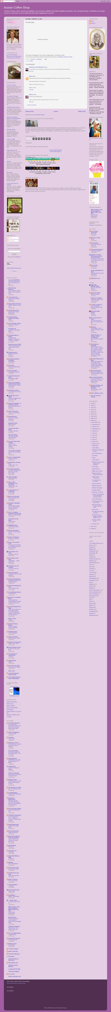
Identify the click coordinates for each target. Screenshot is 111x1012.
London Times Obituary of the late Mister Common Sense (98, 495)
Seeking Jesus (12, 943)
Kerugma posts (12, 352)
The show (10, 656)
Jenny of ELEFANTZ (14, 280)
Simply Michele (12, 758)
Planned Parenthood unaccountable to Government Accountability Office (14, 920)
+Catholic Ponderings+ (14, 815)
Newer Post (29, 111)
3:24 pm (31, 89)
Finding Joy (11, 858)
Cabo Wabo (11, 852)
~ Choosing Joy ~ (13, 297)
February (94, 443)
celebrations (92, 580)
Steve (92, 21)
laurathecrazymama (13, 469)
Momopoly (11, 956)
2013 (92, 409)
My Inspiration (11, 945)
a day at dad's (11, 738)
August (94, 431)
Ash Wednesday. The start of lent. (97, 502)
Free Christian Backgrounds (11, 913)
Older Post (82, 111)
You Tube (91, 572)
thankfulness (92, 615)
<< (11, 271)
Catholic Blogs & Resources (14, 268)
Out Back (11, 737)
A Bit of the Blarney (13, 732)
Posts (10, 237)
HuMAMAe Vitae (12, 525)
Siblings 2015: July (12, 486)
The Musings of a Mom (14, 787)
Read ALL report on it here (65, 57)
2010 (92, 416)
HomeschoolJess (13, 636)
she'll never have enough (14, 667)
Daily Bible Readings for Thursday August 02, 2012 (97, 372)
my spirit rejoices (13, 572)
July (93, 433)
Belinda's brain (12, 779)
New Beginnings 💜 (13, 378)
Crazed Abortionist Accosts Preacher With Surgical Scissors (14, 782)
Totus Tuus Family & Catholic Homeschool (14, 383)
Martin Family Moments (12, 288)
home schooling (93, 593)
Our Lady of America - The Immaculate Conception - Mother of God (97, 380)
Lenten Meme (95, 447)
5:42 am (31, 71)
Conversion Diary (13, 750)
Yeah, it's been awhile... (14, 526)
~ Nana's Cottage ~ (13, 948)
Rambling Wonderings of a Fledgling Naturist (14, 581)
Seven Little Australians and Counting (12, 483)
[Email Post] (45, 59)
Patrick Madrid (93, 562)
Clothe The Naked (12, 633)
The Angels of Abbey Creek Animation (13, 437)
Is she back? (94, 266)
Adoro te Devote (12, 879)
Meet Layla (93, 233)
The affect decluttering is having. (98, 512)
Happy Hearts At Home (14, 303)
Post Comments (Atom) (39, 114)
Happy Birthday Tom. (12, 150)
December (95, 422)
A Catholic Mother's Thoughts (13, 359)
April (93, 439)
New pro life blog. (96, 483)
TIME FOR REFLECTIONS (95, 285)
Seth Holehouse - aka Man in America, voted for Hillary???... (14, 745)
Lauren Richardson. (97, 453)
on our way (11, 974)
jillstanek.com (12, 917)
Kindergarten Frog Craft (13, 372)
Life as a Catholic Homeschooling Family (14, 513)
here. (63, 55)
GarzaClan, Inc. (12, 850)
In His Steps (11, 492)
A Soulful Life (12, 328)
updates (10, 661)
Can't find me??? (12, 593)
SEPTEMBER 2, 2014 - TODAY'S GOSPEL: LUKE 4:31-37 (97, 330)
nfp (90, 599)
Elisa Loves (11, 671)
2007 (92, 526)
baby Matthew (92, 578)
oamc (90, 601)
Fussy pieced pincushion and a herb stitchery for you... (14, 283)
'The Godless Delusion (95, 543)
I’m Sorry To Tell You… (13, 568)
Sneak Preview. (96, 469)
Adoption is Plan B (12, 458)
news (90, 597)
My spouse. (10, 172)
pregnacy (91, 609)
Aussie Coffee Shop (17, 7)
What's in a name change (14, 515)
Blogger (65, 1007)
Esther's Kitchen (11, 705)
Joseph (91, 557)
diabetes (91, 584)
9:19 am (31, 101)
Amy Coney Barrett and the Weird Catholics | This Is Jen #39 (14, 753)
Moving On (11, 846)
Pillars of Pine (12, 618)
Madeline (91, 560)
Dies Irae (93, 327)
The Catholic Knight (96, 377)
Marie (30, 76)
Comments (12, 240)
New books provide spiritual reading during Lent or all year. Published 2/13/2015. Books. (14, 802)
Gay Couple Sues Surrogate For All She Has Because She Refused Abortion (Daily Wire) (14, 726)
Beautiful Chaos (12, 423)
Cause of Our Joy (13, 411)
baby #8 (91, 576)
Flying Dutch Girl (13, 962)
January (94, 523)
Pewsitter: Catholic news (13, 714)
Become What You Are (14, 647)
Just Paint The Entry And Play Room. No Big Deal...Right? (14, 472)
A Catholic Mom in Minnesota (13, 959)
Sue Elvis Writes (12, 434)
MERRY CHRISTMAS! (13, 896)
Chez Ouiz (11, 365)
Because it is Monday (13, 538)
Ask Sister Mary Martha (14, 808)
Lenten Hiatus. (95, 459)
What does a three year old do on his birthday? (98, 463)
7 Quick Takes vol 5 (13, 465)
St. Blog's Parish (14, 271)
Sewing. (9, 161)
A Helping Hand (12, 631)
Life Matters (11, 895)
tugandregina (12, 660)
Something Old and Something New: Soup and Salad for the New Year (14, 601)
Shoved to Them (95, 237)
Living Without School (14, 592)
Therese (93, 23)
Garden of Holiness (13, 537)
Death (9, 319)
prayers (91, 607)
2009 (92, 418)
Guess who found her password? (96, 245)
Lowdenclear (94, 243)
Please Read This (12, 478)
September (95, 428)
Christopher (92, 553)
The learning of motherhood (12, 654)
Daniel (90, 555)
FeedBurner (18, 257)
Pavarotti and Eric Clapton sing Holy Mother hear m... (97, 516)
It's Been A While (12, 733)
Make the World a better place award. (97, 474)
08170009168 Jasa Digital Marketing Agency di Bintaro (14, 761)
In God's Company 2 (96, 304)
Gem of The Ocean (13, 831)
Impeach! (93, 314)
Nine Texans (94, 265)
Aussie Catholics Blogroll (55, 150)
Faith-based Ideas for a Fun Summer (13, 498)
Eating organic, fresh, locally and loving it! (13, 928)
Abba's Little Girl (13, 951)
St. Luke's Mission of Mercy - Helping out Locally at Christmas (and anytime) (14, 818)
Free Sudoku (10, 709)
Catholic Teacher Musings (13, 966)
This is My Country (12, 880)
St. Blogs (9, 716)
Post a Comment (32, 105)
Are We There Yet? (13, 310)
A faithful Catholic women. (13, 107)
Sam (90, 564)
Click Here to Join (14, 696)
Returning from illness (13, 869)
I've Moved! (11, 886)
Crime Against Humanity (95, 345)
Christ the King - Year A (96, 389)
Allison (31, 94)
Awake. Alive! (11, 891)
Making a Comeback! (13, 324)
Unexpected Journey (14, 938)
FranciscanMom (12, 884)
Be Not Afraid (12, 845)
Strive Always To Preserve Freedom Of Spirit (14, 775)
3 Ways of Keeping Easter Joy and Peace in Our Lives (14, 347)
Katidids (10, 862)
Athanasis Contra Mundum (36, 67)
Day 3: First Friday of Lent (14, 788)
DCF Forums (10, 703)
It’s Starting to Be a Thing (14, 391)
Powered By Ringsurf (55, 151)
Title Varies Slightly (13, 971)
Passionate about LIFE (14, 344)
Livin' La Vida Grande (14, 457)
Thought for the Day (13, 431)
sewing (91, 613)
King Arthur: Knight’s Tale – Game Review (97, 300)
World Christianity (96, 370)
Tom (90, 570)
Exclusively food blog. (12, 707)
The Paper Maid (12, 370)
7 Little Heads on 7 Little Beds (13, 490)
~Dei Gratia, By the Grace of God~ (13, 674)
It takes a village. (11, 139)
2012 (92, 412)
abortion (91, 574)
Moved (92, 239)
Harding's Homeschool (14, 642)
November (95, 424)
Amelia (91, 547)
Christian (91, 225)
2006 (92, 528)
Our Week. (95, 455)
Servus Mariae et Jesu (97, 393)
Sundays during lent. (97, 487)
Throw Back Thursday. (12, 96)
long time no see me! (13, 554)
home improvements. (94, 590)
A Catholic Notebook (14, 723)
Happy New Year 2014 (13, 875)
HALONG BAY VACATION (14, 794)
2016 (92, 403)
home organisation (94, 592)
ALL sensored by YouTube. (96, 480)
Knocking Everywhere (97, 249)
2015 (92, 405)
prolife (31, 61)
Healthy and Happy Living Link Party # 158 (14, 399)
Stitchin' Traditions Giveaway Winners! (13, 627)
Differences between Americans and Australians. (14, 118)
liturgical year (92, 595)
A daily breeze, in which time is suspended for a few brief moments (14, 507)
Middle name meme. (97, 471)
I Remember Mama (12, 939)
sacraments (92, 611)
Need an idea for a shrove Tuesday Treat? (97, 506)
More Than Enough (13, 496)
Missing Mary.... (12, 361)
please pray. (95, 509)
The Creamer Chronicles (94, 232)
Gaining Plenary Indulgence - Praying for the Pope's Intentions (14, 339)
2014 (92, 407)
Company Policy (12, 934)
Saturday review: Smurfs (14, 638)
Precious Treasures (13, 773)
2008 (92, 420)
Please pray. (95, 445)
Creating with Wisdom (14, 579)
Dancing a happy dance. (96, 520)
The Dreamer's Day (13, 867)
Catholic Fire (12, 766)
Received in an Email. (97, 492)
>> (17, 271)
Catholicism (92, 551)
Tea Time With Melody (14, 933)
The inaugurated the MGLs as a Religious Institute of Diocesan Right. (14, 546)
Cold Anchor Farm (13, 390)
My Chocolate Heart (13, 890)
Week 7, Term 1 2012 (13, 643)
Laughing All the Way (14, 969)
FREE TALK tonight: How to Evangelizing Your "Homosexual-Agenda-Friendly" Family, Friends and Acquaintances (14, 612)
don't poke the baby (14, 665)
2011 (92, 414)
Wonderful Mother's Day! (14, 366)
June (93, 435)
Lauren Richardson (97, 499)
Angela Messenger (13, 824)
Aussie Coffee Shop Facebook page (16, 983)
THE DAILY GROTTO (14, 926)
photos (91, 603)
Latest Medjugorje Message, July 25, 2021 (96, 306)
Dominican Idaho (95, 293)
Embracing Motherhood (11, 798)
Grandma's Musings (14, 954)
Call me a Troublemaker (14, 412)
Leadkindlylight (12, 792)
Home (56, 111)
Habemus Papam (95, 294)
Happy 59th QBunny (13, 832)
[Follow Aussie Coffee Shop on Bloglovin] (11, 23)
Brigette (91, 549)
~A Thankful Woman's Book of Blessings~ (14, 678)
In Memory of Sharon (96, 250)
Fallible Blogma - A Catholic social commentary (96, 336)
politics (91, 605)
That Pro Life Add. (11, 85)
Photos (94, 457)
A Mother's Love (95, 278)
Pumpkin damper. (96, 490)
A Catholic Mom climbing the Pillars (13, 317)
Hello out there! (12, 424)
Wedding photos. (11, 129)
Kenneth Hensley (93, 558)
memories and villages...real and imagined (12, 445)
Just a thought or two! (13, 588)
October (94, 426)
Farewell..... (11, 620)
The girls (91, 568)
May (93, 437)
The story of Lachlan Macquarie (13, 418)
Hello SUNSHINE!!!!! (13, 863)
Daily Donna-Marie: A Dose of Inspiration (14, 837)
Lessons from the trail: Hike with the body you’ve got (97, 322)
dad (90, 582)
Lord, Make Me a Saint (14, 323)
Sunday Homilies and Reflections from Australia (97, 387)
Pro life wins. (95, 466)
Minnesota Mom (12, 477)
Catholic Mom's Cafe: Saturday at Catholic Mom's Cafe (13, 840)
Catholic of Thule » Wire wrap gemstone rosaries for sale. (96, 256)
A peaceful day (12, 416)
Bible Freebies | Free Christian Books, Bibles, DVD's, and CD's (14, 908)
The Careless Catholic (14, 450)
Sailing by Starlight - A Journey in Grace (14, 404)
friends (91, 588)
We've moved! (11, 521)
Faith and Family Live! (14, 976)
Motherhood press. (97, 485)
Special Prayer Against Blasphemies (13, 312)
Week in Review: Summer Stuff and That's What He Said (14, 292)
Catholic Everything (12, 701)
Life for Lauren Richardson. (96, 477)
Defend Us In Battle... (97, 298)
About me (91, 545)
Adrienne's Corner (13, 742)
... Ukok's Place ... (13, 900)
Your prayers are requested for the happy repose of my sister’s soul (97, 260)
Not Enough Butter (13, 530)
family (90, 586)
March (94, 441)
